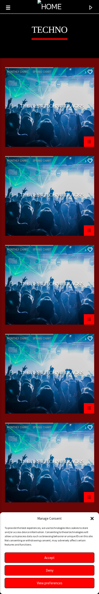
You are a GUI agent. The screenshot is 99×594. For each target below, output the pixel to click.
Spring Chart (42, 72)
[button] (92, 518)
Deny (49, 570)
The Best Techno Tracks (51, 106)
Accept (49, 557)
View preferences (49, 583)
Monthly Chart (18, 72)
